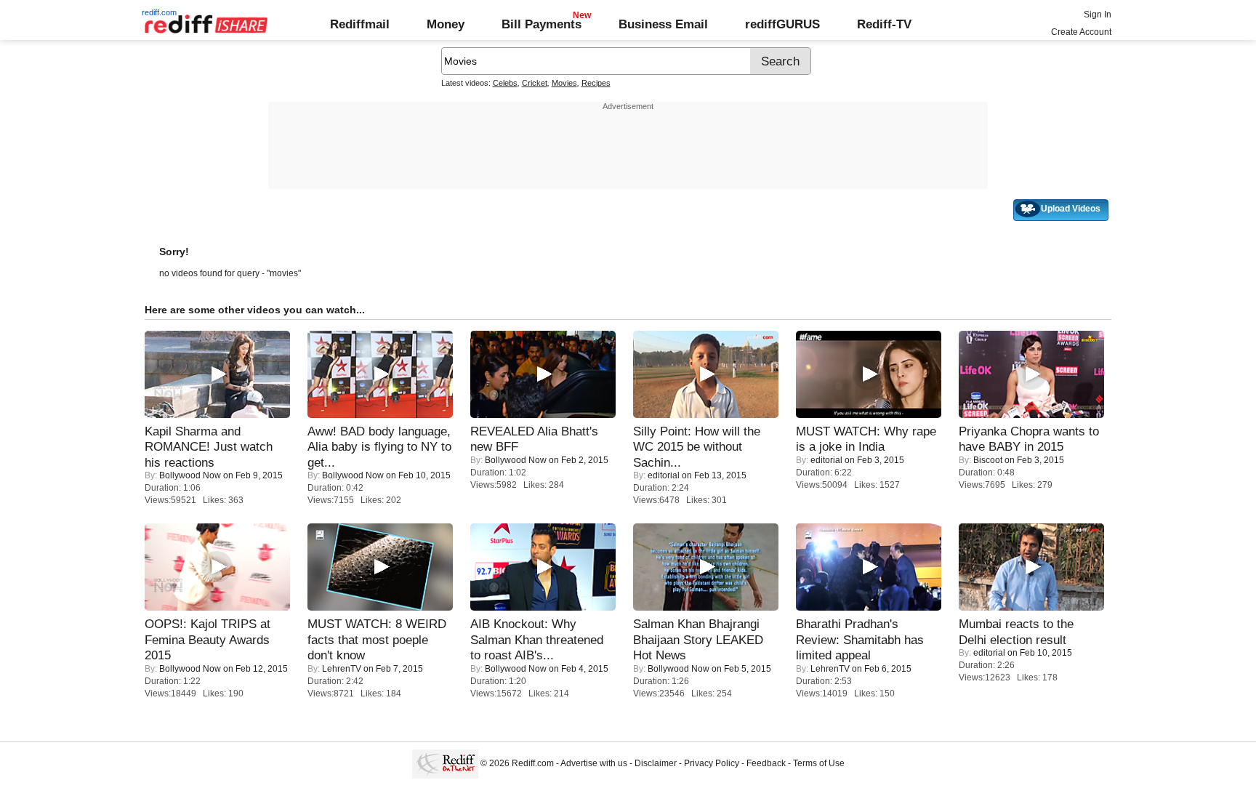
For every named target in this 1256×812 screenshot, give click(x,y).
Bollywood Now (190, 475)
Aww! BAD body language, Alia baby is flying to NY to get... (379, 447)
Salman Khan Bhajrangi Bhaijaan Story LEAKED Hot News (698, 639)
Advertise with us (593, 763)
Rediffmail (360, 24)
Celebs (505, 83)
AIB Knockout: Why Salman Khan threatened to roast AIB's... (536, 639)
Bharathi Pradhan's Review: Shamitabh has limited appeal (860, 639)
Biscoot (987, 460)
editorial (664, 475)
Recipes (596, 83)
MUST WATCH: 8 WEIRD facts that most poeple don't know (376, 639)
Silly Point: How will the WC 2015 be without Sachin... (696, 447)
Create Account (1081, 32)
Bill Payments (541, 24)
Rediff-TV (884, 24)
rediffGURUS (782, 24)
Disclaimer (656, 763)
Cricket (534, 83)
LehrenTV (341, 669)
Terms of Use (819, 763)
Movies (564, 83)
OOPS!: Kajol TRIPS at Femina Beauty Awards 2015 (207, 639)
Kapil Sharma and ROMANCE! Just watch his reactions (209, 447)
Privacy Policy (711, 763)
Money (445, 24)
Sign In (1097, 14)
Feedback (766, 763)
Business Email (663, 24)
